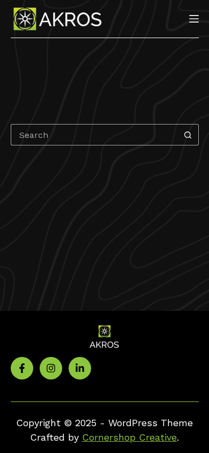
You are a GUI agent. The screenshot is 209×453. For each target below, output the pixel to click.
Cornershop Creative (129, 437)
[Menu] (194, 19)
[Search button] (188, 134)
